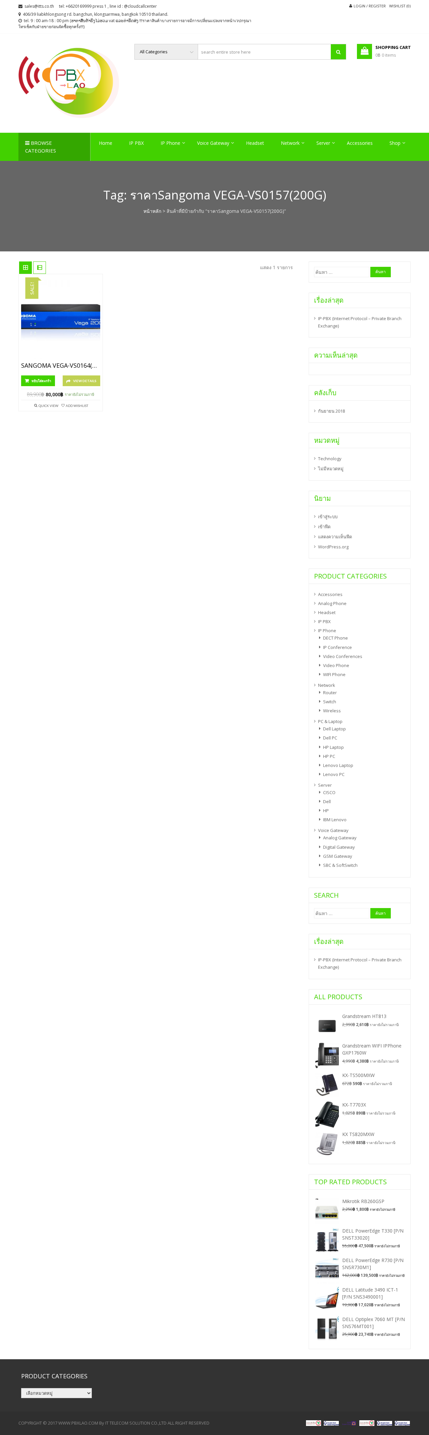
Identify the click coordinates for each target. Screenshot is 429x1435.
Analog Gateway (340, 838)
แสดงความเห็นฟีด (335, 537)
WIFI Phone (334, 674)
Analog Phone (332, 603)
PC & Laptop (330, 721)
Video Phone (336, 665)
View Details (85, 381)
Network (290, 143)
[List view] (39, 267)
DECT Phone (335, 638)
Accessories (360, 143)
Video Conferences (342, 656)
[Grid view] (25, 267)
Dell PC (330, 738)
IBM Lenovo (335, 820)
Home (105, 143)
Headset (255, 143)
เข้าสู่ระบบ (328, 517)
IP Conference (337, 647)
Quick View (48, 406)
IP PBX (136, 143)
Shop (395, 143)
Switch (329, 702)
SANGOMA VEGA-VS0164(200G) (60, 365)
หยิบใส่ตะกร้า (41, 381)
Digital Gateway (339, 847)
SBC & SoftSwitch (340, 865)
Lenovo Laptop (338, 765)
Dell (327, 801)
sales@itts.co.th (39, 6)
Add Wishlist (77, 406)
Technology (330, 459)
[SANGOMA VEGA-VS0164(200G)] (60, 319)
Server (323, 143)
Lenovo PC (334, 774)
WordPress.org (333, 547)
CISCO (329, 792)
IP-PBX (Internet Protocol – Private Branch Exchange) (360, 322)
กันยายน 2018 (331, 411)
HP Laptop (333, 747)
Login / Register (370, 5)
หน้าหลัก (152, 211)
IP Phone (170, 143)
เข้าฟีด (324, 527)
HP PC (329, 756)
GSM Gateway (337, 856)
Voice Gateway (213, 143)
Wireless (332, 711)
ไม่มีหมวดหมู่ (331, 469)
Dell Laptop (334, 729)
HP (326, 811)
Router (330, 693)
